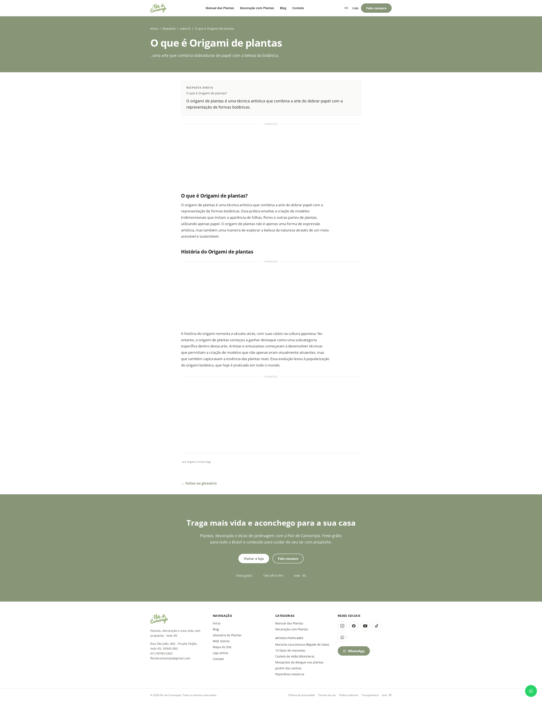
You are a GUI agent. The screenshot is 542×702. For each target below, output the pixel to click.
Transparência (370, 695)
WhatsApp (356, 651)
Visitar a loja (254, 558)
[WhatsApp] (342, 637)
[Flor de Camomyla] (158, 8)
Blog (283, 8)
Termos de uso (327, 695)
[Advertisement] (271, 156)
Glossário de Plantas (227, 635)
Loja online (220, 653)
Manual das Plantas (220, 8)
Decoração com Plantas (257, 8)
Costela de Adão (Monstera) (294, 656)
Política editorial (348, 695)
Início (154, 28)
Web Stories (221, 641)
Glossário (169, 28)
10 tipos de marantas (290, 650)
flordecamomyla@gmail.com (170, 658)
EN (346, 8)
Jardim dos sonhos (288, 668)
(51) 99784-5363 (161, 653)
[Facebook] (353, 626)
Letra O (185, 28)
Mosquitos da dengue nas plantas (299, 662)
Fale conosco (376, 8)
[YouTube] (365, 626)
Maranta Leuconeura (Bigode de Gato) (302, 644)
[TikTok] (376, 626)
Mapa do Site (222, 647)
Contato (298, 8)
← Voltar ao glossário (199, 483)
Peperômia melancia (289, 674)
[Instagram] (342, 626)
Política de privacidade (301, 695)
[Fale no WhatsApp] (531, 691)
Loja (355, 8)
